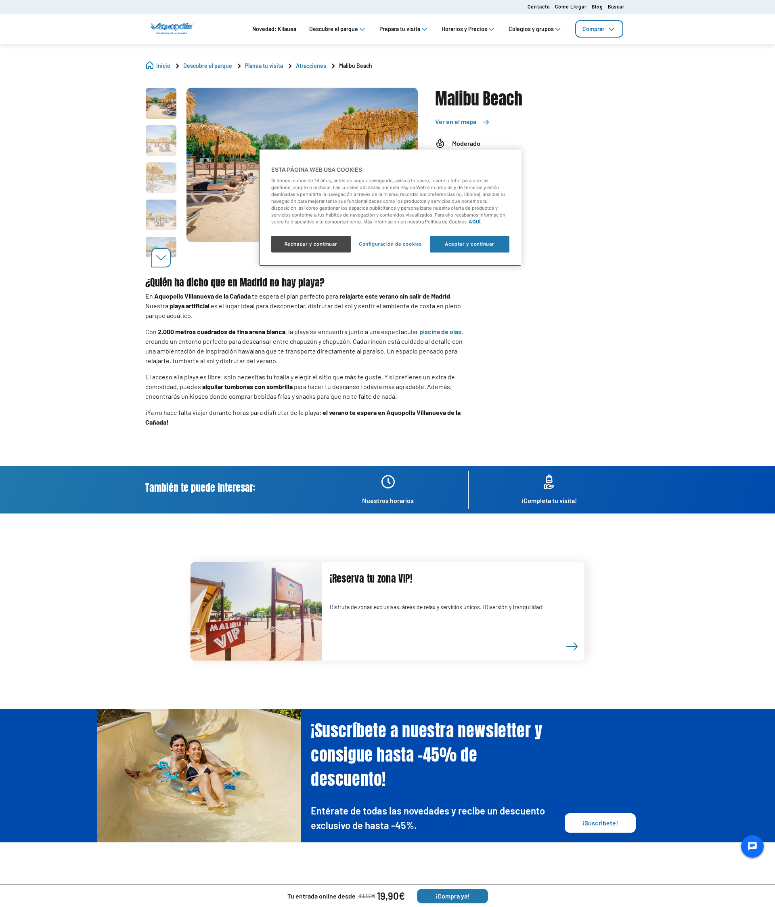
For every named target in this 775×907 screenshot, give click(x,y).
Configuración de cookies (390, 244)
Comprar (593, 28)
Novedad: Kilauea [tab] (274, 28)
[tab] (599, 29)
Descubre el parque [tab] (333, 28)
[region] (390, 207)
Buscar (616, 6)
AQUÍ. (475, 222)
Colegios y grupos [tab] (531, 28)
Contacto (539, 6)
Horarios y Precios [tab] (464, 28)
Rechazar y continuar (311, 244)
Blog (597, 6)
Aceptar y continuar (469, 244)
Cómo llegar (571, 6)
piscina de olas (440, 331)
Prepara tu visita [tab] (399, 28)
